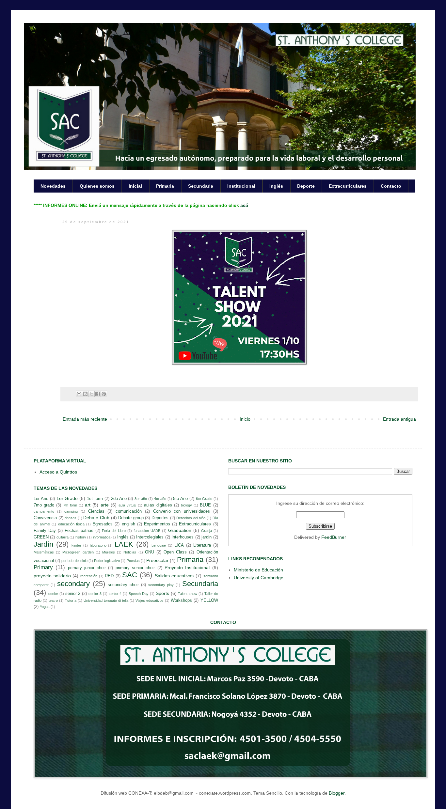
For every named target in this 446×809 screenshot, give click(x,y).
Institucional (241, 186)
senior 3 (95, 594)
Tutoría (70, 600)
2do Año (119, 498)
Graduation (179, 530)
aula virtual (127, 505)
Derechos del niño (190, 518)
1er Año (41, 498)
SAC (129, 575)
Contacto (391, 186)
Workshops (181, 600)
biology (186, 505)
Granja (206, 531)
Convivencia (45, 518)
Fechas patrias (79, 530)
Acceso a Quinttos (58, 472)
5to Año (180, 498)
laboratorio (98, 545)
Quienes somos (97, 186)
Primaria (165, 186)
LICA (179, 545)
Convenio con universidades (181, 511)
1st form (95, 498)
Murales (108, 552)
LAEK (124, 544)
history (80, 537)
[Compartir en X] (91, 394)
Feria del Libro (114, 531)
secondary (73, 584)
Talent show (187, 594)
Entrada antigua (399, 419)
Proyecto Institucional (187, 567)
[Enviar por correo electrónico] (79, 394)
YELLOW (209, 600)
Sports (162, 593)
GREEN (41, 537)
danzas (70, 518)
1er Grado (67, 498)
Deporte (306, 186)
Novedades (53, 186)
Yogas (45, 607)
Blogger (336, 793)
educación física (71, 524)
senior (53, 594)
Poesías (133, 561)
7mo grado (44, 505)
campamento (44, 511)
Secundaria (200, 186)
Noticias (129, 552)
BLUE (205, 505)
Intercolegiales (150, 537)
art (87, 504)
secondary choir (123, 585)
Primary (43, 567)
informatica (101, 537)
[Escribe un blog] (85, 394)
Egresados (102, 524)
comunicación (129, 511)
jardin (206, 537)
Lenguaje (158, 545)
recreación (88, 576)
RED (109, 576)
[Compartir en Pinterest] (104, 394)
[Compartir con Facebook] (97, 394)
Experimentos (157, 524)
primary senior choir (135, 568)
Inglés (276, 186)
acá (244, 205)
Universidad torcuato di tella (106, 600)
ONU (149, 552)
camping (71, 511)
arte (105, 504)
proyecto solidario (52, 575)
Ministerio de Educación (258, 569)
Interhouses (182, 537)
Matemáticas (44, 552)
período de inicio (74, 561)
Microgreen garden (77, 552)
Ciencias (96, 511)
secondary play (161, 585)
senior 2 (73, 593)
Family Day (45, 530)
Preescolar (157, 560)
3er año (141, 499)
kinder (76, 545)
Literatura (202, 545)
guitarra (62, 537)
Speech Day (139, 594)
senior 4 (115, 594)
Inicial (135, 186)
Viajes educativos (149, 600)
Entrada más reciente (85, 419)
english (128, 524)
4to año (160, 499)
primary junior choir (87, 568)
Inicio (245, 419)
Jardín (43, 544)
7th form (70, 505)
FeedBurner (333, 537)
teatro (53, 600)
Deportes (159, 518)
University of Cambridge (258, 577)
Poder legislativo (107, 561)
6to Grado (204, 499)
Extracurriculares (348, 186)
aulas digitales (158, 505)
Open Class (175, 552)
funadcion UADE (147, 531)
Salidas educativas (174, 575)
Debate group (131, 518)
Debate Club (96, 517)
